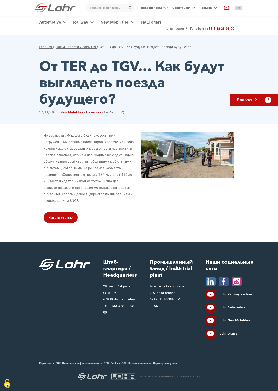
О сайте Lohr (181, 7)
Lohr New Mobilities (235, 320)
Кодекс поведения (140, 363)
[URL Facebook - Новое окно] (224, 281)
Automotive (50, 22)
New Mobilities (115, 22)
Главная (46, 47)
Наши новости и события (76, 47)
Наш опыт (151, 22)
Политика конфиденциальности (82, 363)
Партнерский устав (165, 363)
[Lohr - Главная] (55, 7)
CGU (58, 363)
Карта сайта (46, 363)
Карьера (206, 7)
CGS (106, 363)
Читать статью (60, 217)
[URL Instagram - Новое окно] (237, 281)
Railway (80, 22)
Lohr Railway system (235, 294)
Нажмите (94, 112)
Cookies (115, 363)
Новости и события (154, 7)
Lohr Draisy (228, 333)
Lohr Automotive (232, 307)
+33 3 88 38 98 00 (220, 29)
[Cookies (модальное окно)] (7, 383)
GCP (124, 363)
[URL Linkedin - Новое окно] (211, 281)
